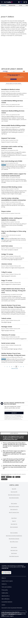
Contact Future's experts (7, 581)
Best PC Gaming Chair (14, 512)
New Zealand (4, 479)
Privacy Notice (19, 416)
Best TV (14, 521)
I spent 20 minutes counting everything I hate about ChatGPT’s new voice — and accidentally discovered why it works (14, 460)
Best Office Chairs (14, 541)
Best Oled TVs (14, 524)
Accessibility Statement (7, 601)
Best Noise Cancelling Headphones (14, 535)
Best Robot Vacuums (14, 556)
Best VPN (14, 488)
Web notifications (6, 599)
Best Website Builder (14, 497)
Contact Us (4, 584)
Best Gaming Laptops (14, 506)
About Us (4, 578)
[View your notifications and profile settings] (19, 2)
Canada (3, 476)
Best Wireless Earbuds (14, 538)
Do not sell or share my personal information (12, 607)
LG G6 (20, 5)
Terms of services (18, 415)
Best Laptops (14, 503)
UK (13, 476)
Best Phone (14, 518)
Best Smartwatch (14, 527)
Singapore (18, 476)
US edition (11, 614)
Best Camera (14, 547)
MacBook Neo (12, 5)
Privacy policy (5, 590)
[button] (26, 2)
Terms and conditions (7, 587)
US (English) (8, 476)
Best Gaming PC (14, 509)
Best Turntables (14, 532)
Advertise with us (6, 596)
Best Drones (14, 553)
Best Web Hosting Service (14, 494)
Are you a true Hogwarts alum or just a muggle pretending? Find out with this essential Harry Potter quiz (13, 437)
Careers (3, 604)
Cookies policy (5, 593)
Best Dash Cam (14, 550)
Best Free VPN (14, 491)
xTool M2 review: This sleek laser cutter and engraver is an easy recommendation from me (14, 467)
